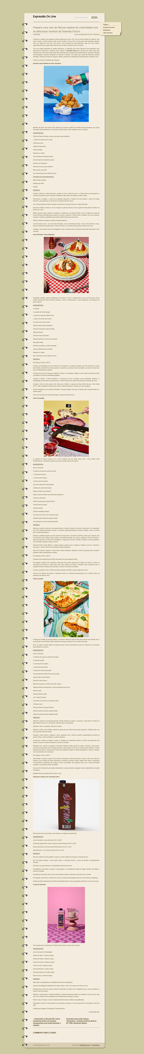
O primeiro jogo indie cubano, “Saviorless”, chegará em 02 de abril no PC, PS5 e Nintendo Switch (81, 1021)
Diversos (96, 34)
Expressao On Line (86, 34)
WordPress (96, 1045)
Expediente (106, 30)
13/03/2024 (36, 34)
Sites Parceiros (107, 33)
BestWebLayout (85, 1045)
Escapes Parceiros (109, 27)
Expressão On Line (44, 16)
